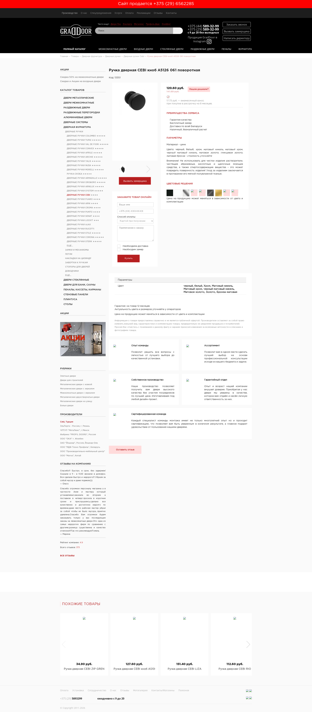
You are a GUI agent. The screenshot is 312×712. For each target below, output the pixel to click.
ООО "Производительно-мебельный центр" (82, 451)
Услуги (118, 12)
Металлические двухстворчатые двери (80, 397)
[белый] (178, 193)
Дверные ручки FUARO (80, 199)
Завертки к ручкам (76, 263)
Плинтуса (70, 299)
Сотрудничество (97, 690)
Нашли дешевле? (198, 89)
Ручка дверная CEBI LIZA (185, 669)
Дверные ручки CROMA (80, 208)
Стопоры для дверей (77, 267)
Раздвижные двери (202, 49)
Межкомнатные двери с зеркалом (77, 393)
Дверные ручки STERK (79, 241)
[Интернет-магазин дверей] (76, 31)
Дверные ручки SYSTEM (80, 191)
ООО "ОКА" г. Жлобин (71, 439)
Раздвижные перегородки (82, 113)
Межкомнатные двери (113, 49)
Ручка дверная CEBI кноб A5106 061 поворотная (134, 669)
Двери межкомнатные (79, 103)
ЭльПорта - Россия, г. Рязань (75, 426)
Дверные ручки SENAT (79, 216)
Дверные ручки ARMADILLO (82, 178)
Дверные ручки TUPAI (79, 140)
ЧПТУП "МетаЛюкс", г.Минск (74, 430)
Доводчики (72, 271)
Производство (70, 12)
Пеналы (226, 49)
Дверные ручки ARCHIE (80, 157)
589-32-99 (203, 26)
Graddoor (166, 24)
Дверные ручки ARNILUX (80, 187)
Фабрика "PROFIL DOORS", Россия (78, 434)
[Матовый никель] (194, 191)
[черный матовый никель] (210, 193)
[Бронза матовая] (235, 191)
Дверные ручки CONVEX (80, 148)
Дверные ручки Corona (80, 237)
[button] (248, 644)
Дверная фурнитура (77, 127)
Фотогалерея (140, 690)
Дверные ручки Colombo (81, 136)
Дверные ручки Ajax (79, 225)
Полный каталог (74, 49)
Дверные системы (76, 122)
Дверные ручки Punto (79, 212)
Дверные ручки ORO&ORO (81, 182)
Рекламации (143, 12)
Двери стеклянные (76, 280)
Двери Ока (116, 24)
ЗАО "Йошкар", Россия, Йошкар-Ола (79, 443)
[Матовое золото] (218, 193)
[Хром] (186, 193)
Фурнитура (245, 49)
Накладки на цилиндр (78, 258)
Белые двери (66, 406)
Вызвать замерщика (135, 181)
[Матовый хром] (202, 191)
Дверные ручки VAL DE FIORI (83, 144)
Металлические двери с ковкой (76, 384)
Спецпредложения (100, 12)
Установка (78, 690)
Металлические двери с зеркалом (77, 389)
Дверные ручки (74, 132)
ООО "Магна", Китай (70, 456)
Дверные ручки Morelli (80, 170)
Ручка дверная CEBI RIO (235, 669)
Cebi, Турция (66, 422)
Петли (68, 254)
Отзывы (158, 12)
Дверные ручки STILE (79, 233)
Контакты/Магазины (163, 690)
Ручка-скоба (74, 174)
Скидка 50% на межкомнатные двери (82, 77)
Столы (68, 304)
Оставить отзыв (125, 450)
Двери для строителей (71, 380)
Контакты (171, 12)
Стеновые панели (76, 295)
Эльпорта (127, 24)
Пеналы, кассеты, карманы (82, 290)
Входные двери (143, 49)
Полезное (183, 690)
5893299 (71, 698)
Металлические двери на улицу (76, 401)
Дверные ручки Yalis (79, 161)
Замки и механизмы (77, 250)
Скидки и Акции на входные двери (80, 81)
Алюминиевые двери (78, 117)
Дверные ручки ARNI (78, 203)
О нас (84, 12)
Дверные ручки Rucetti (80, 229)
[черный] (170, 193)
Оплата (129, 12)
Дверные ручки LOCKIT (80, 220)
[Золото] (226, 191)
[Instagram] (247, 691)
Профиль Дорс (153, 24)
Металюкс (139, 24)
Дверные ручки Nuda (79, 165)
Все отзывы (67, 556)
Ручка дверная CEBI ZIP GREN (84, 669)
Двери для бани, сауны (79, 285)
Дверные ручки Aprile (80, 153)
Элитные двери (68, 376)
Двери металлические (79, 98)
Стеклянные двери (171, 49)
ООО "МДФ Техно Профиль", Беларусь (80, 447)
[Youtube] (250, 691)
